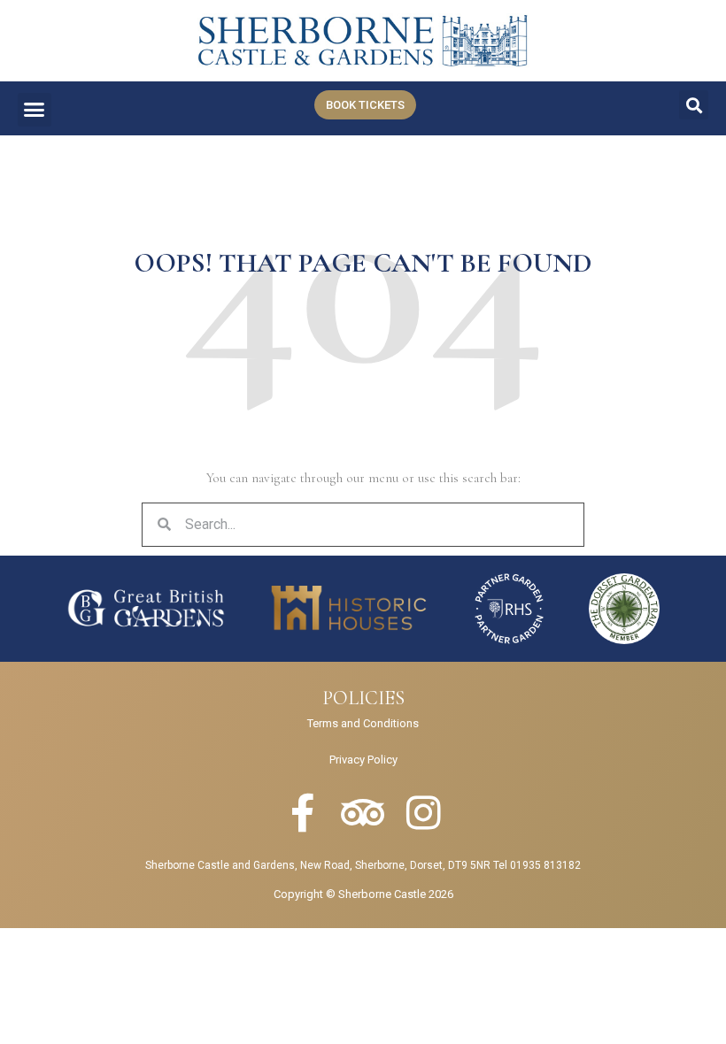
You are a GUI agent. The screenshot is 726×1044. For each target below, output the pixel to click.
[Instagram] (423, 813)
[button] (34, 110)
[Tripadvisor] (363, 813)
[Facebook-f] (302, 813)
